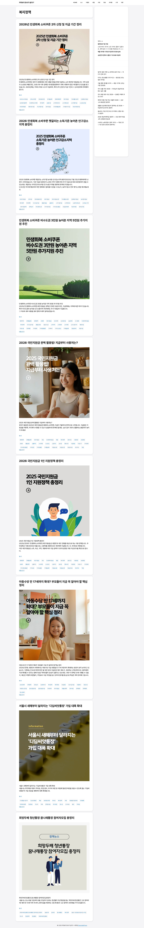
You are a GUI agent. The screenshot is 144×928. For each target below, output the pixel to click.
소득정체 (60, 324)
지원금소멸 (54, 447)
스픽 (117, 2)
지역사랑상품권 (56, 206)
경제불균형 (28, 321)
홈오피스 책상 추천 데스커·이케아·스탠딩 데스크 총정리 (111, 112)
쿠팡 (122, 2)
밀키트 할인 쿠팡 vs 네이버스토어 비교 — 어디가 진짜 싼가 (111, 73)
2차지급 (30, 199)
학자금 (78, 804)
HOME (75, 2)
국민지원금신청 (55, 199)
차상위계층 (73, 206)
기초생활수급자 (74, 99)
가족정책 (29, 684)
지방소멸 (22, 328)
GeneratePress (82, 925)
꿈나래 (52, 912)
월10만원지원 (32, 688)
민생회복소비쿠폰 (33, 103)
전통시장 (66, 443)
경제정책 (36, 321)
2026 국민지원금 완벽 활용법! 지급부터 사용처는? (48, 342)
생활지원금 (44, 203)
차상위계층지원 (76, 106)
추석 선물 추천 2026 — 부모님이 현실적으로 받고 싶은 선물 (111, 90)
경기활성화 (49, 99)
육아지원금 (56, 688)
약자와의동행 (23, 804)
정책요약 (31, 206)
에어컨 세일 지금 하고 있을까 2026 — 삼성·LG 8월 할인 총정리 (110, 101)
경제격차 (22, 321)
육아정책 (50, 688)
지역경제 (35, 328)
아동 (66, 800)
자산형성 (30, 804)
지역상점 (32, 447)
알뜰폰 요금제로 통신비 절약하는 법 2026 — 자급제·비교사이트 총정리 (111, 107)
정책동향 (78, 688)
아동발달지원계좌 (73, 800)
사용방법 (76, 440)
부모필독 (64, 684)
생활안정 (27, 443)
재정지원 (82, 324)
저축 (42, 804)
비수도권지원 (30, 324)
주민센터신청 (39, 206)
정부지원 (72, 688)
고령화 (42, 321)
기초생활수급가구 (24, 800)
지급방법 (73, 443)
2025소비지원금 (24, 99)
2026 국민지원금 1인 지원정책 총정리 (41, 461)
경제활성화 (28, 440)
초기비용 (67, 804)
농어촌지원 (63, 321)
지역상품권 (39, 447)
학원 (83, 447)
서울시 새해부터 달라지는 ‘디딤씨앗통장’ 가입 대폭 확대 (50, 706)
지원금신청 (62, 447)
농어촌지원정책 (23, 103)
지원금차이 (73, 328)
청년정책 (27, 916)
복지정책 (42, 103)
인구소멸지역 (74, 324)
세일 (93, 2)
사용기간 (69, 440)
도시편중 (77, 321)
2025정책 (22, 684)
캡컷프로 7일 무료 (103, 44)
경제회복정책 (58, 99)
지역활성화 (66, 328)
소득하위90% (56, 103)
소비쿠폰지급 (74, 103)
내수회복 (56, 321)
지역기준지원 (47, 206)
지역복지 (50, 328)
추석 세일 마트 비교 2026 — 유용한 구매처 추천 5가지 (111, 95)
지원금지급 (69, 447)
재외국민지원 (31, 106)
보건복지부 (43, 684)
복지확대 (57, 684)
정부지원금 (48, 106)
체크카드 (77, 447)
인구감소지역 (86, 203)
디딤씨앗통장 (33, 800)
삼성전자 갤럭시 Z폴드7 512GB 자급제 (109, 55)
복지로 (53, 800)
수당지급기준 (71, 684)
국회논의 (36, 684)
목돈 (40, 800)
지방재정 (28, 328)
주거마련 (55, 804)
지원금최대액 (66, 206)
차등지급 (81, 328)
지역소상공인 (58, 328)
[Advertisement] (111, 21)
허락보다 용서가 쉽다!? (26, 3)
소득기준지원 (59, 203)
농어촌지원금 (84, 199)
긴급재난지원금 (84, 99)
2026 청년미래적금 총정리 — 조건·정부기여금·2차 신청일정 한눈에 (111, 118)
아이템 (110, 2)
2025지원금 (23, 199)
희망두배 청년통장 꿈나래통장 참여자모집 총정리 (31, 912)
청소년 (61, 804)
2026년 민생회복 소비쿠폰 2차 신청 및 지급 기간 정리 (50, 24)
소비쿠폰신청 (65, 103)
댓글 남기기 (21, 110)
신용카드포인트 (76, 203)
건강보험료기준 (38, 199)
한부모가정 (81, 206)
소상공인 (47, 443)
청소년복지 (22, 692)
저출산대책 (64, 688)
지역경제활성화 (56, 106)
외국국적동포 (23, 106)
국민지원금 (66, 99)
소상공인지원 (83, 103)
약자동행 (82, 800)
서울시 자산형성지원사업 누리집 (78, 912)
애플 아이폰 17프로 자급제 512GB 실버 (109, 52)
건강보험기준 (42, 99)
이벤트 (87, 2)
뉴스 (81, 2)
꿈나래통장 (59, 912)
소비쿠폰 (66, 324)
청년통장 (34, 916)
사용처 (21, 443)
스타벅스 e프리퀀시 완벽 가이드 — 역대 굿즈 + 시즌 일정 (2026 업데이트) (111, 123)
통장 (73, 804)
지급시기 (80, 443)
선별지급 (49, 103)
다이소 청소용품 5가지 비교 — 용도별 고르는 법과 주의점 (111, 79)
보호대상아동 (47, 800)
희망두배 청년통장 (43, 916)
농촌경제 (70, 321)
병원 (57, 440)
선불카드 (51, 203)
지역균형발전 (43, 328)
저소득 (36, 804)
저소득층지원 (40, 106)
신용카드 (54, 443)
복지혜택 (28, 203)
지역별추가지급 (66, 106)
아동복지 (79, 684)
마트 (43, 440)
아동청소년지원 (23, 688)
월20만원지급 (41, 688)
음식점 (60, 443)
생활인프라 (38, 324)
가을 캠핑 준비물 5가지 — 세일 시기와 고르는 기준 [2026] (111, 84)
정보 (105, 2)
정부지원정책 (23, 206)
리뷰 (99, 2)
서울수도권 (45, 324)
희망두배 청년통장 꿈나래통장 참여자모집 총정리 (46, 817)
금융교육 (47, 912)
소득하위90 (67, 203)
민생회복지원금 (85, 321)
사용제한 (83, 440)
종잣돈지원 (47, 804)
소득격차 (53, 324)
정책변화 (85, 688)
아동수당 (86, 684)
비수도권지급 (36, 203)
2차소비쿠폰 (33, 99)
